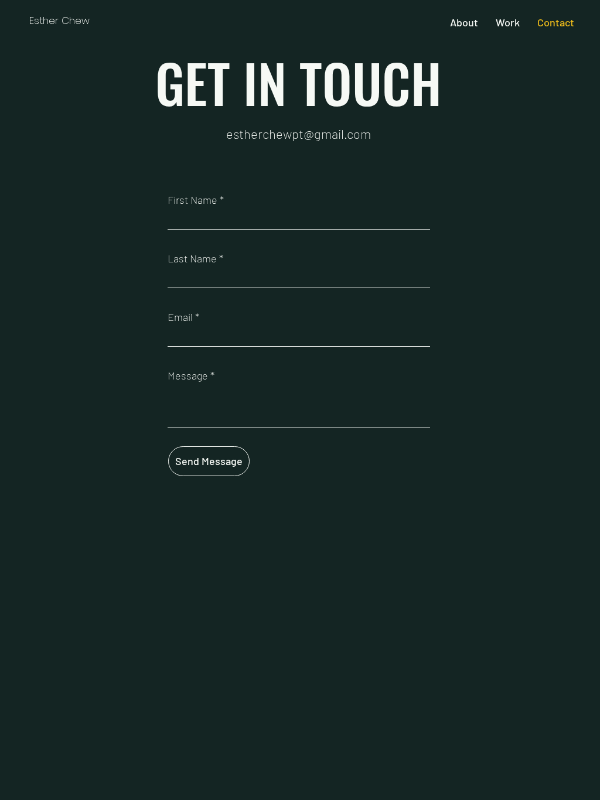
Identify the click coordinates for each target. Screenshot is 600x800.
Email (180, 317)
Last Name (192, 258)
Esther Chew (59, 20)
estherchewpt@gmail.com (298, 133)
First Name (192, 199)
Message (188, 375)
